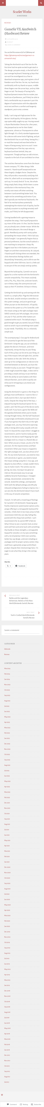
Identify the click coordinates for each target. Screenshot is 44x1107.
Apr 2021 (7, 846)
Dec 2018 (7, 991)
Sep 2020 (7, 883)
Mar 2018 (7, 1039)
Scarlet (10, 42)
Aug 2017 (7, 1077)
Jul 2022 (6, 770)
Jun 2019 (7, 964)
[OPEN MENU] (3, 3)
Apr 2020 (7, 910)
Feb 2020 (7, 921)
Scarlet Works (22, 11)
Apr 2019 (7, 975)
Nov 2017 (7, 1060)
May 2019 (7, 969)
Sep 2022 (7, 760)
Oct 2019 (7, 942)
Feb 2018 (7, 1044)
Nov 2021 (7, 808)
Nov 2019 (7, 937)
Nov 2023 (7, 684)
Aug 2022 (7, 765)
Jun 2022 (7, 776)
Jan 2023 (7, 738)
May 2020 (7, 905)
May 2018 (7, 1028)
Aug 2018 (7, 1012)
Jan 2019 (7, 985)
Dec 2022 (7, 744)
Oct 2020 (7, 878)
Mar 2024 (7, 668)
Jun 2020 (7, 899)
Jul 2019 (6, 958)
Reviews (7, 23)
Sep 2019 (7, 948)
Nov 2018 (7, 996)
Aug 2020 (7, 889)
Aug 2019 (7, 953)
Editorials (7, 649)
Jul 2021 (6, 830)
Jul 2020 (7, 894)
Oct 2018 (7, 1001)
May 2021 (7, 840)
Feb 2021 (7, 856)
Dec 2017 (7, 1055)
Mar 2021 (7, 851)
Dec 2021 (7, 803)
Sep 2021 (7, 819)
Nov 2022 (7, 749)
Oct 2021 (7, 813)
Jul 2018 (6, 1018)
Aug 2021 (7, 824)
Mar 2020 (7, 915)
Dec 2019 (7, 932)
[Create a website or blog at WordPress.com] (2, 1095)
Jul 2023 (6, 706)
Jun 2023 (7, 711)
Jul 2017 (6, 1082)
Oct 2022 (7, 754)
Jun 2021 (7, 835)
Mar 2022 (7, 792)
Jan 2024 (7, 679)
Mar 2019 (7, 980)
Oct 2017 (7, 1066)
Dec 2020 (7, 867)
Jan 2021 (7, 862)
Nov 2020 (7, 872)
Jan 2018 (7, 1050)
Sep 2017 (7, 1071)
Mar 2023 (7, 728)
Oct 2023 (7, 690)
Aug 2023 (7, 701)
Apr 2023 (7, 722)
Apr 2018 (7, 1034)
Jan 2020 (7, 926)
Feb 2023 (7, 733)
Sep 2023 (7, 695)
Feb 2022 (7, 797)
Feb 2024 (7, 674)
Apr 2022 (7, 787)
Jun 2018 (7, 1023)
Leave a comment (14, 45)
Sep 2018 (7, 1007)
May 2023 (7, 717)
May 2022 (7, 781)
